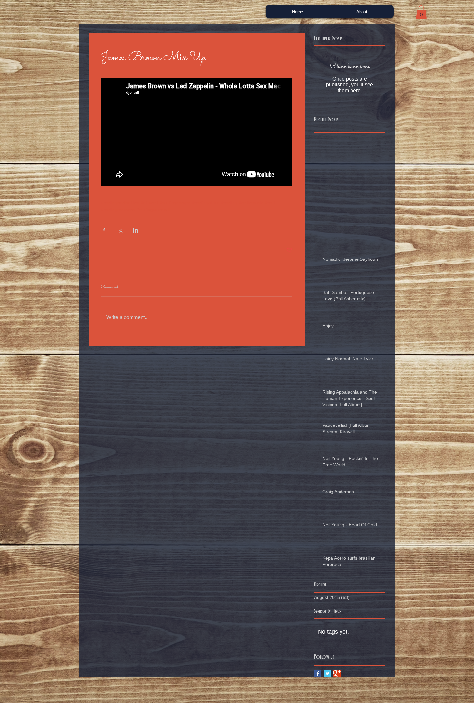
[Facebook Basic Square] (317, 673)
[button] (421, 12)
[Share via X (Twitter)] (120, 230)
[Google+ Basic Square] (337, 673)
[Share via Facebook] (104, 230)
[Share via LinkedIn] (136, 230)
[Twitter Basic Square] (327, 673)
